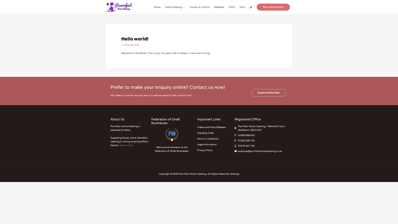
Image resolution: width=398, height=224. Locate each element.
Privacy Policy (205, 150)
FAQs (232, 7)
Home (157, 7)
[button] (273, 7)
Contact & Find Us (199, 7)
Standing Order (205, 133)
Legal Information (207, 144)
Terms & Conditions (208, 138)
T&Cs (242, 7)
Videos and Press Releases (211, 127)
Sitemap (234, 174)
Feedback (219, 7)
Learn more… (127, 145)
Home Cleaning (173, 7)
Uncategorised (131, 44)
